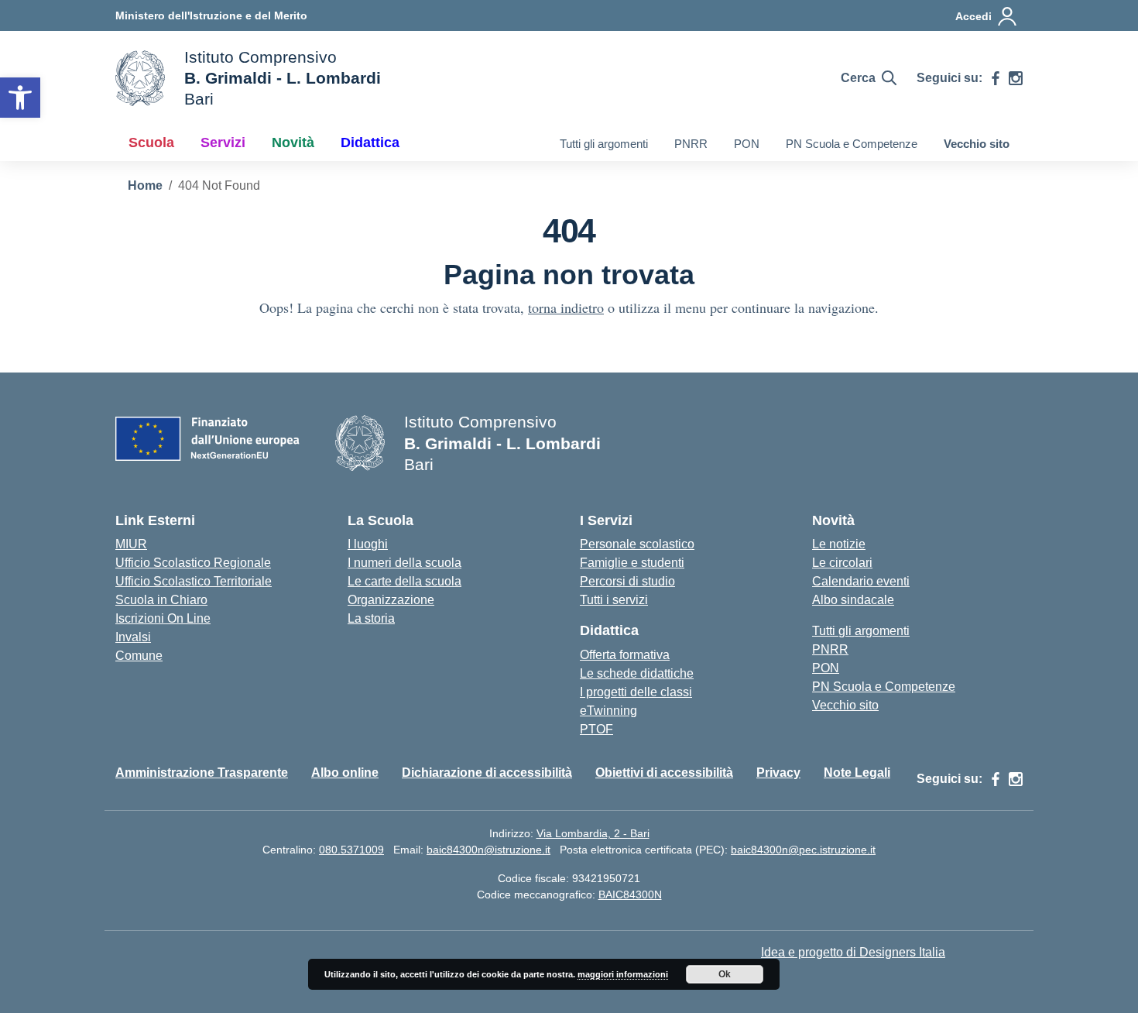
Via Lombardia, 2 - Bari (593, 833)
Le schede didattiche (637, 673)
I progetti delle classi (636, 692)
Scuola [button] (151, 142)
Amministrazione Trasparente (201, 772)
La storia (371, 618)
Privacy (778, 772)
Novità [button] (293, 142)
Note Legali (857, 772)
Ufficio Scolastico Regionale (193, 562)
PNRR (691, 143)
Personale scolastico (637, 544)
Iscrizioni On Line (163, 618)
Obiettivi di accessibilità (664, 772)
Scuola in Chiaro (161, 599)
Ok (724, 974)
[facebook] (996, 78)
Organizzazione (391, 599)
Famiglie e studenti (632, 562)
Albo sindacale (853, 599)
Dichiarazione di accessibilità (487, 772)
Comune (139, 655)
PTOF (596, 729)
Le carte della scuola (404, 581)
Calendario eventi (861, 581)
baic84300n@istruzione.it (488, 849)
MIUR (131, 544)
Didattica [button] (370, 142)
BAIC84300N (630, 894)
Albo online (345, 772)
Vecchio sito (976, 143)
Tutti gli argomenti (604, 143)
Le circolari (842, 562)
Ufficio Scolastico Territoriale (193, 581)
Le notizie (838, 544)
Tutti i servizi (614, 599)
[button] (20, 97)
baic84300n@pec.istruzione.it (803, 849)
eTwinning (608, 710)
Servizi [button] (223, 142)
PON (746, 143)
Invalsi (133, 637)
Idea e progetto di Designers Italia (853, 952)
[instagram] (1016, 78)
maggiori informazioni (623, 974)
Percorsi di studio (627, 581)
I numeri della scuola (404, 562)
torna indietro (566, 307)
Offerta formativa (625, 654)
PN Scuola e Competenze (851, 143)
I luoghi (368, 544)
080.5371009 (351, 849)
